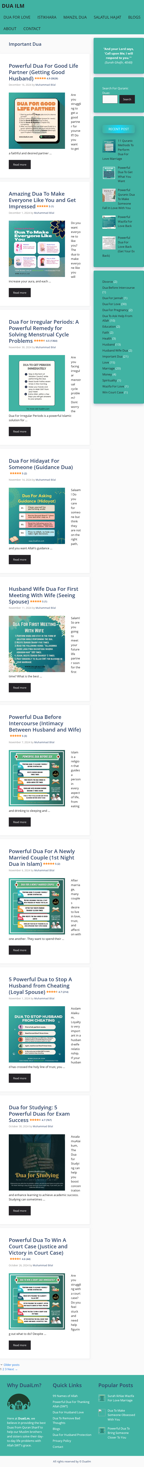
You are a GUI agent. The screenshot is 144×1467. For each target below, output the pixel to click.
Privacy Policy (62, 1441)
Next (12, 1369)
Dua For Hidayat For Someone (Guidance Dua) (41, 466)
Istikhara (46, 17)
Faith (105, 332)
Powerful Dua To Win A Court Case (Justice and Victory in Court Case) (38, 1248)
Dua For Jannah (112, 298)
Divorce (107, 282)
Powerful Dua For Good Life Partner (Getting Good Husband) (43, 72)
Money (107, 374)
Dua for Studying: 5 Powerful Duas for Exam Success (39, 1114)
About (10, 28)
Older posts (11, 1365)
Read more (19, 164)
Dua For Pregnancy (115, 310)
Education (109, 326)
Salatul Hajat (107, 17)
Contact (32, 28)
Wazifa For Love (113, 386)
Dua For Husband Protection (72, 1435)
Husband (108, 344)
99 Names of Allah (65, 1396)
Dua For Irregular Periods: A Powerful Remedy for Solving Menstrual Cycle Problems (44, 331)
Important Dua (112, 356)
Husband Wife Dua (115, 350)
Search (127, 99)
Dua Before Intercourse (118, 288)
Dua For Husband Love (68, 1412)
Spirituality (109, 380)
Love (105, 362)
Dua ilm (13, 5)
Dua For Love (17, 17)
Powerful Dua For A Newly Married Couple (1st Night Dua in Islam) (42, 857)
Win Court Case (112, 392)
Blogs (134, 17)
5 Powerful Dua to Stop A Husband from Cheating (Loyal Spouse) (40, 985)
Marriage (108, 368)
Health (107, 338)
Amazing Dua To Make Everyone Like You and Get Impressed (42, 200)
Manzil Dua (75, 17)
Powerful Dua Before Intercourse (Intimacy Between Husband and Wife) (45, 725)
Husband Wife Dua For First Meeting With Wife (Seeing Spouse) (43, 595)
